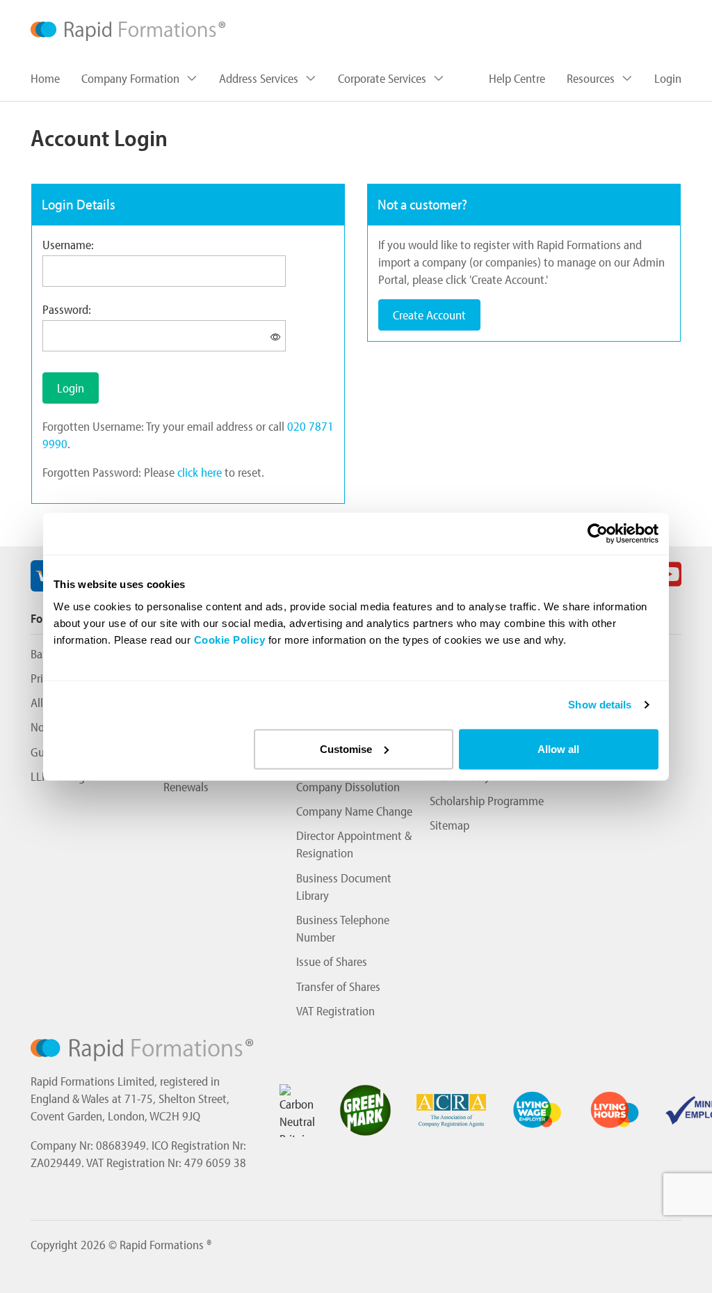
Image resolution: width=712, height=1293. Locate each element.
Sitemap (449, 825)
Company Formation (131, 78)
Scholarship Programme (487, 801)
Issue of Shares (331, 961)
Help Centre (517, 78)
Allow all (558, 748)
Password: (66, 309)
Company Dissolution (348, 787)
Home (45, 78)
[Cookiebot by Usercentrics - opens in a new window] (597, 533)
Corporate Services (383, 78)
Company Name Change (354, 811)
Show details (599, 705)
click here (199, 472)
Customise (346, 748)
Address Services (260, 78)
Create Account (429, 315)
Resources (592, 78)
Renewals (186, 787)
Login (667, 78)
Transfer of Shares (338, 986)
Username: (68, 245)
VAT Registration (335, 1011)
